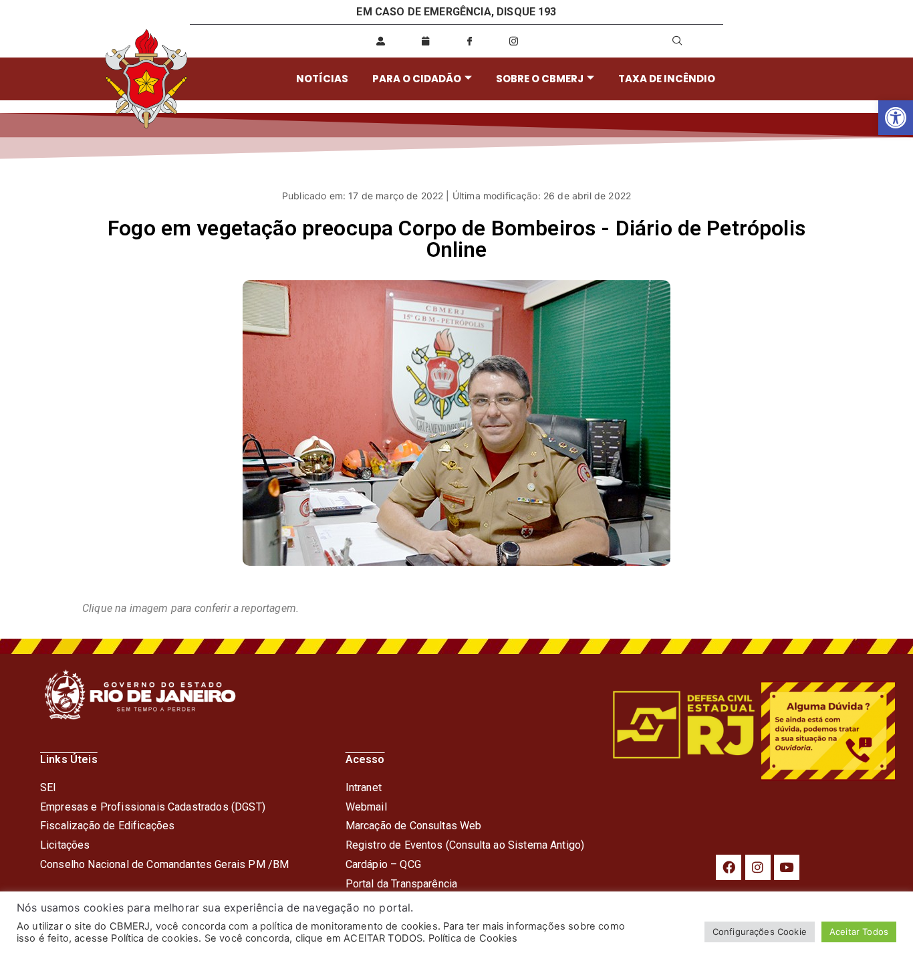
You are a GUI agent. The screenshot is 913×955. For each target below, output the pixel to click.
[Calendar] (425, 40)
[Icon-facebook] (469, 40)
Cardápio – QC (380, 864)
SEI (48, 787)
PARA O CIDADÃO (416, 79)
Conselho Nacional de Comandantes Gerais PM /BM (164, 864)
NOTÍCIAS (322, 79)
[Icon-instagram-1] (514, 40)
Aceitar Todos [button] (858, 931)
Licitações (65, 845)
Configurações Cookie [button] (759, 931)
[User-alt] (381, 40)
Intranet (364, 787)
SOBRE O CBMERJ (539, 79)
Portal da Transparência (402, 883)
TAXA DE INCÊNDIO (666, 79)
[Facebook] (728, 867)
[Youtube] (786, 867)
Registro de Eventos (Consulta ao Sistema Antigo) (465, 845)
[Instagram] (758, 867)
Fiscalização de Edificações (107, 825)
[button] (895, 117)
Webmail (366, 807)
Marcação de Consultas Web (414, 825)
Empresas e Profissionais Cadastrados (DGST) (152, 807)
